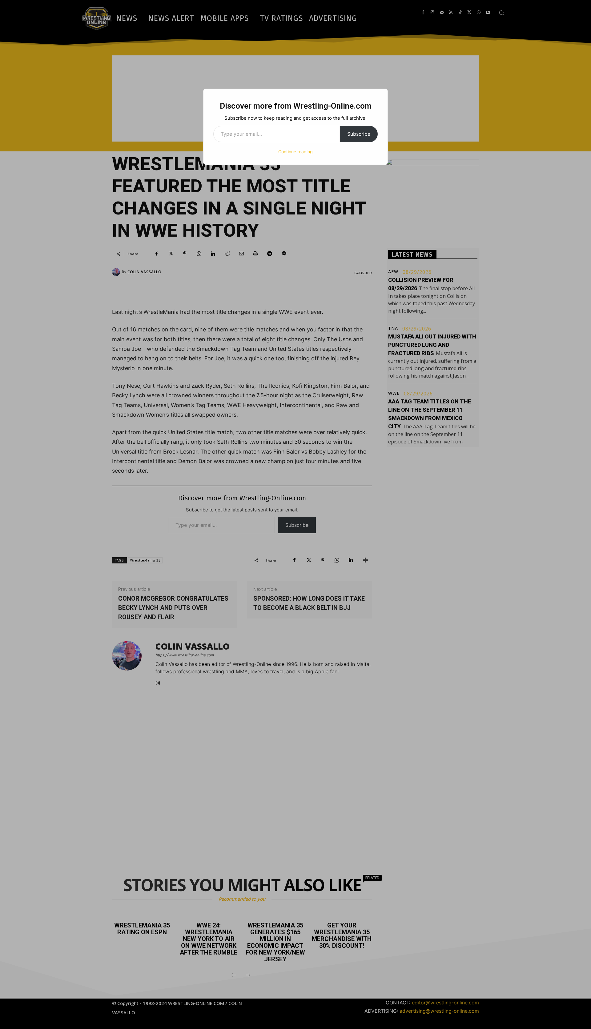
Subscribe (358, 134)
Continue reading (295, 151)
